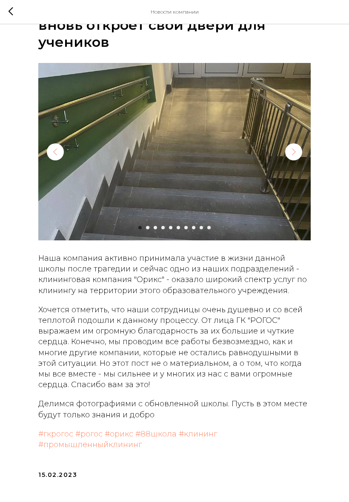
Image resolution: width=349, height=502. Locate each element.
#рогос (89, 434)
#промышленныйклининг (90, 444)
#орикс (119, 434)
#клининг (198, 434)
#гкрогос (55, 434)
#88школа (156, 434)
